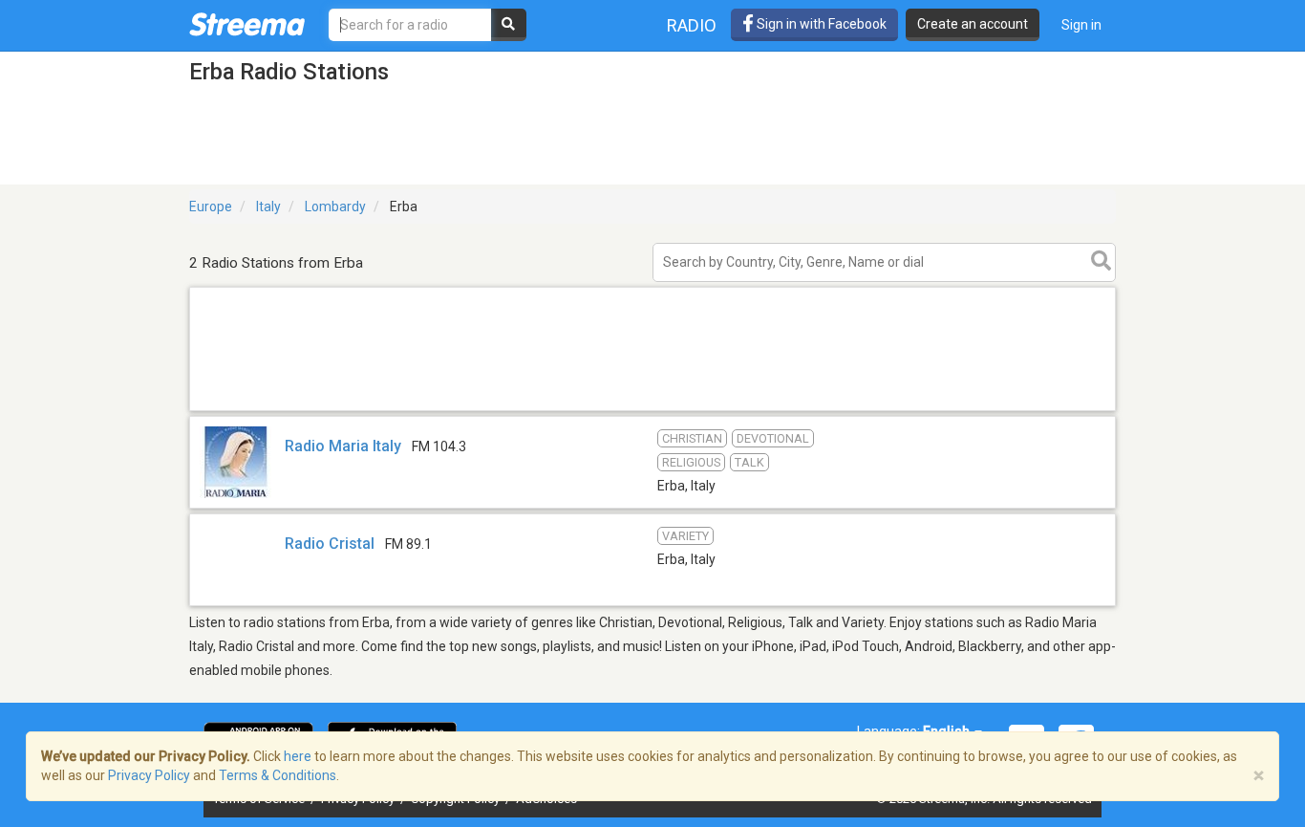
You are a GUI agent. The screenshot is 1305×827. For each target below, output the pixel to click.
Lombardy (335, 206)
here (297, 756)
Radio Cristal (329, 543)
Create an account (972, 24)
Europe (210, 206)
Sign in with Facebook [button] (820, 24)
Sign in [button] (1081, 25)
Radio (692, 25)
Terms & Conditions (277, 775)
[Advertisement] (652, 409)
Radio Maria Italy (343, 446)
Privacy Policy (149, 775)
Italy (268, 206)
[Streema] (247, 23)
